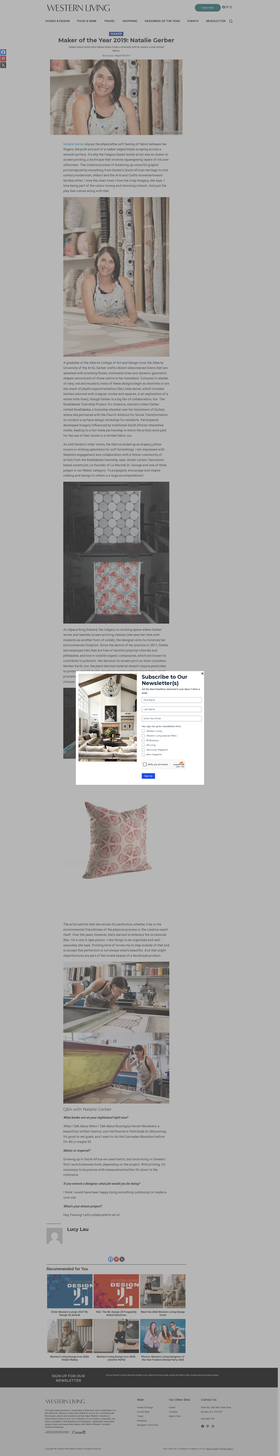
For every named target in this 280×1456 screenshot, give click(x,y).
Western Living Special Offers (161, 735)
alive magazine (154, 754)
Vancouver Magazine (157, 749)
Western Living (154, 731)
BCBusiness (152, 740)
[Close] (202, 673)
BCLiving (151, 745)
